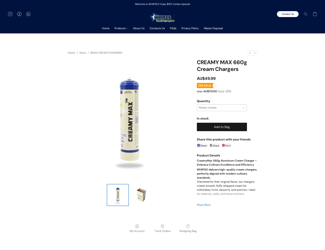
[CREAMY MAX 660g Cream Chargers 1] (141, 195)
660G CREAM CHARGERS (106, 53)
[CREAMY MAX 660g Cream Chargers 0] (118, 195)
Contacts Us (157, 28)
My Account (137, 231)
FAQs (173, 28)
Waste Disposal (213, 28)
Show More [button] (203, 205)
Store (82, 53)
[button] (163, 17)
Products (120, 28)
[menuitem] (250, 52)
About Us (139, 28)
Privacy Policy (190, 28)
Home (105, 28)
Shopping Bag (188, 231)
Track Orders (163, 231)
